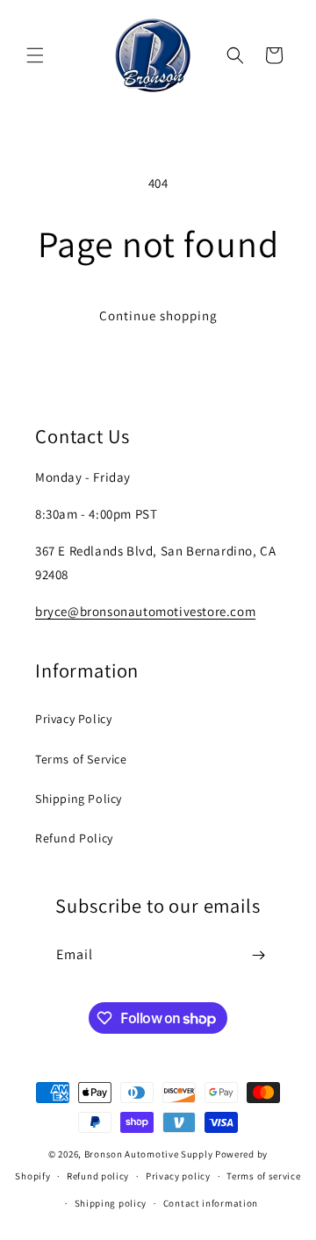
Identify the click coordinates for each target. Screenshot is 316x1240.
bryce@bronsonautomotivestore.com (145, 611)
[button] (35, 55)
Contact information (210, 1203)
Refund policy (98, 1176)
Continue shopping (158, 315)
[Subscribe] (258, 955)
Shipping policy (111, 1203)
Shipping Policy (78, 798)
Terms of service (263, 1176)
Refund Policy (74, 838)
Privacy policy (178, 1176)
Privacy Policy (73, 719)
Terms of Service (81, 759)
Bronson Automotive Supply (148, 1154)
